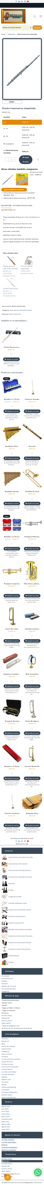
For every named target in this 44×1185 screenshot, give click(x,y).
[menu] (41, 16)
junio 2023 (5, 1111)
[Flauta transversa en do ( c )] (10, 283)
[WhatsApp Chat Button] (38, 1172)
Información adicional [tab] (23, 206)
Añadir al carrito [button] (12, 359)
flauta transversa (15, 314)
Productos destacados (9, 1092)
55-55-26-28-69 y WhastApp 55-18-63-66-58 (17, 1028)
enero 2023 (5, 1116)
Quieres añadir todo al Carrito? (14, 190)
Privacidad (5, 976)
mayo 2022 (5, 1122)
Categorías (9, 851)
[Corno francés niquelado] (28, 260)
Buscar (37, 27)
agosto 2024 (6, 1106)
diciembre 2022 (7, 1119)
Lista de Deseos (7, 1069)
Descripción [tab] (6, 206)
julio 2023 (5, 1109)
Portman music (7, 1159)
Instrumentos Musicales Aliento (21, 310)
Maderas (5, 1077)
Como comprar (7, 1054)
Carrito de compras (8, 1046)
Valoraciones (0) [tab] (8, 210)
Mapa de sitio (6, 1079)
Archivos (8, 1102)
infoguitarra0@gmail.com (11, 1026)
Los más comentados (9, 1072)
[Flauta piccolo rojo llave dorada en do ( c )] (10, 260)
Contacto (5, 1056)
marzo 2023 (6, 1114)
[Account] (34, 16)
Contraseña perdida (9, 989)
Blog (3, 1044)
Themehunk (37, 1182)
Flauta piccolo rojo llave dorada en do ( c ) (10, 268)
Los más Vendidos (8, 1074)
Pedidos (4, 981)
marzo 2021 (6, 1129)
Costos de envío (7, 978)
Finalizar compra (7, 1064)
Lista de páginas (12, 1034)
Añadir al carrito (26, 160)
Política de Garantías (9, 1087)
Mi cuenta (5, 1082)
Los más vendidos (8, 1140)
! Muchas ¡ (5, 1039)
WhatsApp (5, 1013)
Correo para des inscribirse (11, 1059)
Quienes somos (7, 1095)
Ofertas (4, 1084)
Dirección (5, 984)
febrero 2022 (6, 1124)
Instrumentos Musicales (10, 1067)
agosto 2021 (6, 1127)
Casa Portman (6, 1049)
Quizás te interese (12, 1135)
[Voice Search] (31, 28)
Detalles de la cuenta (9, 986)
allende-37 (5, 1041)
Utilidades (9, 971)
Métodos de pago (12, 996)
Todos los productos (9, 1097)
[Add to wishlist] (38, 159)
